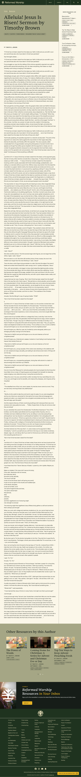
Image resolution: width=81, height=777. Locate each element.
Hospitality (37, 729)
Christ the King (24, 725)
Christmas (10, 725)
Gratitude (37, 726)
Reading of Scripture (66, 737)
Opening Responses (52, 761)
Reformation (51, 729)
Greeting (50, 759)
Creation (23, 752)
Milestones (37, 743)
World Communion (52, 747)
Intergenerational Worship (39, 732)
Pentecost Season (12, 763)
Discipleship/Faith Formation (25, 761)
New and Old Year (39, 755)
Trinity (49, 739)
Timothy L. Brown (11, 47)
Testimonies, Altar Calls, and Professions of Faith (67, 747)
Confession (65, 47)
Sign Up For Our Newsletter (67, 773)
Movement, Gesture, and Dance (40, 749)
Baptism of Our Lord (13, 732)
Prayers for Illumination (66, 734)
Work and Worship (52, 744)
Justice (36, 736)
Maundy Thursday (12, 748)
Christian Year (24, 742)
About (50, 2)
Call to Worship (51, 756)
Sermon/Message (65, 739)
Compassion (62, 662)
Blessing (23, 737)
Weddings (50, 742)
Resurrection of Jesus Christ (35, 34)
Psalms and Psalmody (53, 724)
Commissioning (25, 747)
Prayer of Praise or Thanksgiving (65, 757)
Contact (59, 2)
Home (6, 11)
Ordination (37, 757)
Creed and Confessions (66, 744)
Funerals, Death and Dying (39, 723)
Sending (63, 760)
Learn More (65, 25)
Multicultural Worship (40, 752)
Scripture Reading (11, 659)
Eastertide (10, 755)
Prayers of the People (66, 751)
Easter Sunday (11, 753)
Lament (63, 725)
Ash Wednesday (12, 740)
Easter (12, 34)
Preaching (71, 35)
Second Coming (38, 669)
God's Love (65, 62)
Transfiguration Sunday (13, 735)
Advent (56, 662)
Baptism (63, 742)
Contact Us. (51, 774)
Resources (12, 11)
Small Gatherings (52, 734)
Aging (22, 732)
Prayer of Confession (66, 722)
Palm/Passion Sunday (13, 745)
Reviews (50, 731)
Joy (69, 62)
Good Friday (11, 750)
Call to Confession (65, 720)
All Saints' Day (24, 722)
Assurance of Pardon (66, 727)
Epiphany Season (12, 730)
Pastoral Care (38, 760)
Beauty (23, 735)
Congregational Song (26, 750)
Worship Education (52, 749)
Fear (68, 20)
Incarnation (65, 35)
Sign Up (26, 703)
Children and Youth (25, 740)
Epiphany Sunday (12, 727)
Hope (72, 20)
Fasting (36, 720)
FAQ (67, 2)
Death (7, 34)
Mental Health (38, 741)
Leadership (37, 738)
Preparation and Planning (51, 721)
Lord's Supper (64, 753)
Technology (50, 737)
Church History (24, 745)
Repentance (65, 50)
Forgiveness (20, 34)
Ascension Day (11, 758)
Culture (23, 755)
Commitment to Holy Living (66, 731)
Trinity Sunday (24, 720)
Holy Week (10, 743)
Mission (36, 746)
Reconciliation (51, 726)
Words (17, 659)
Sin (69, 50)
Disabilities (24, 757)
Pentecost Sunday (12, 760)
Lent (9, 738)
